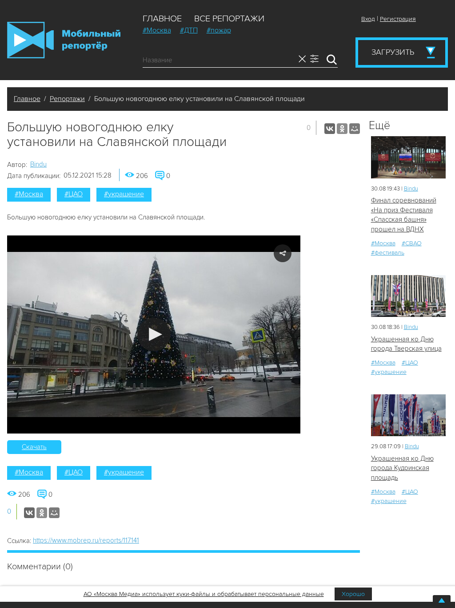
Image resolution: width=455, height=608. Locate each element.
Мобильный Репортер (63, 40)
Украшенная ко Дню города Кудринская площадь (402, 468)
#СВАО (412, 243)
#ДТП (189, 30)
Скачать (34, 447)
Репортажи (67, 98)
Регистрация (398, 19)
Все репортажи (229, 18)
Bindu (38, 164)
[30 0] (408, 157)
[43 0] (408, 415)
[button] (154, 334)
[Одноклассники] (342, 128)
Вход (368, 19)
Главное (162, 18)
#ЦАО (73, 194)
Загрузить (392, 52)
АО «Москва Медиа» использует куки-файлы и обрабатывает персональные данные (204, 594)
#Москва (157, 30)
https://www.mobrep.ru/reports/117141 (86, 540)
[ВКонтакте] (329, 128)
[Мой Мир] (354, 128)
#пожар (219, 30)
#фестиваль (387, 252)
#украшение (124, 194)
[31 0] (408, 296)
